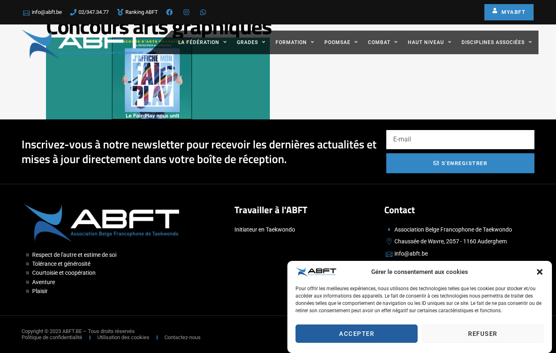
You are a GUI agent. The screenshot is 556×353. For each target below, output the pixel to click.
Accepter (356, 334)
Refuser (482, 334)
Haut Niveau (426, 42)
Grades (247, 42)
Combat (379, 42)
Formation (291, 42)
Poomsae (337, 42)
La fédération (198, 42)
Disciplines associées (493, 42)
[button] (540, 272)
